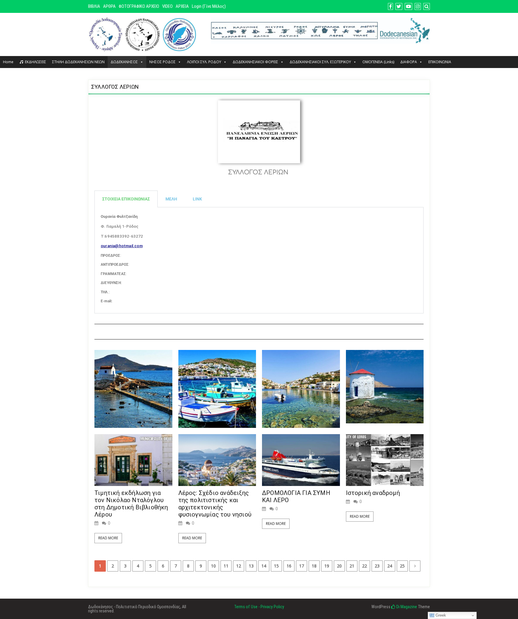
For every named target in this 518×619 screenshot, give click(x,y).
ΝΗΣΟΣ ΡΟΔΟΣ (162, 61)
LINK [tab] (197, 199)
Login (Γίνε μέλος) (209, 6)
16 (289, 566)
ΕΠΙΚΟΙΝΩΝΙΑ (439, 61)
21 (352, 566)
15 (276, 566)
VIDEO (167, 6)
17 (301, 566)
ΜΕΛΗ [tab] (171, 199)
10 (213, 566)
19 (326, 566)
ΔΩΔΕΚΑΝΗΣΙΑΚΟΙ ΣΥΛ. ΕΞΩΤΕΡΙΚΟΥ (320, 61)
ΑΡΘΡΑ (109, 6)
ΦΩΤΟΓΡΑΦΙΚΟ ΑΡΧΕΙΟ (139, 6)
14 (263, 566)
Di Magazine (406, 606)
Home (8, 61)
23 (377, 566)
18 (314, 566)
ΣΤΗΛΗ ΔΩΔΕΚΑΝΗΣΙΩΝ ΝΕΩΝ (78, 61)
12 (238, 566)
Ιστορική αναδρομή (373, 492)
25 (402, 566)
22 (364, 566)
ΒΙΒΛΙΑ (94, 6)
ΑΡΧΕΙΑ (182, 6)
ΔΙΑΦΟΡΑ (408, 61)
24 (389, 566)
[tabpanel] (259, 260)
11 (226, 566)
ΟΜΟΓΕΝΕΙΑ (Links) (378, 61)
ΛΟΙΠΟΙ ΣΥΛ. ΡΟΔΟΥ (204, 61)
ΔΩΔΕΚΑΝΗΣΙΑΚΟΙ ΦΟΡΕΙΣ (255, 61)
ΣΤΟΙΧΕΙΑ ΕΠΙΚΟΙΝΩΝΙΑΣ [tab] (126, 199)
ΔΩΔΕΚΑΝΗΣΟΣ (124, 61)
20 (339, 566)
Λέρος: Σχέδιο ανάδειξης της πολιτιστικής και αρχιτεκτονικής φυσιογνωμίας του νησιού (215, 503)
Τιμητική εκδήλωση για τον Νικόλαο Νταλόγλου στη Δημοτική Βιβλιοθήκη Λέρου (131, 503)
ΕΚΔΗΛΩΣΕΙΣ (35, 61)
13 (251, 566)
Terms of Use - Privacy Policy (259, 606)
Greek (440, 615)
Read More (108, 538)
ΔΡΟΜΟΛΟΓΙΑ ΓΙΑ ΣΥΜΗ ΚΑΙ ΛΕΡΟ (296, 496)
